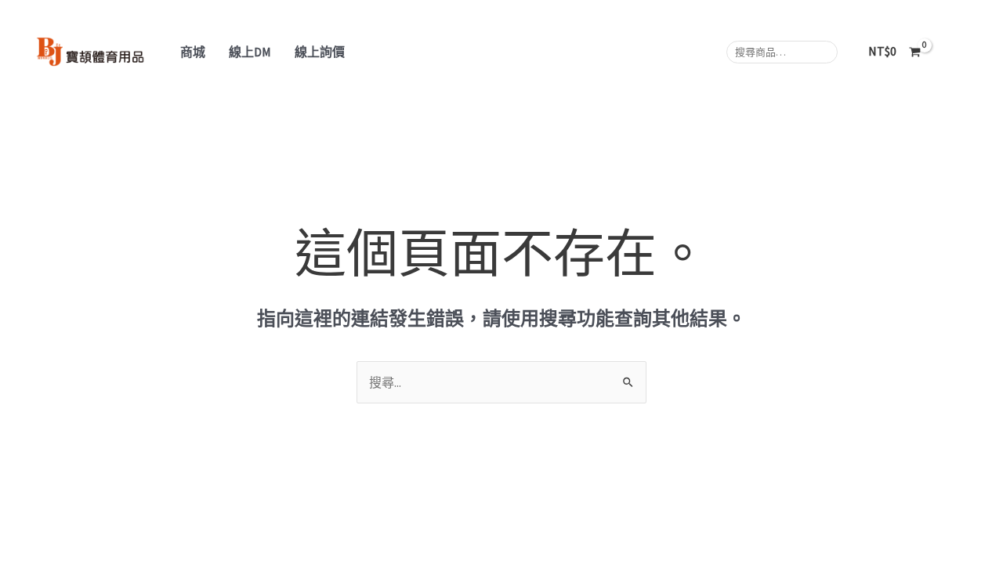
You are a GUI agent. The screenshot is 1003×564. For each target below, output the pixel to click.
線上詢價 (320, 52)
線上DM (250, 52)
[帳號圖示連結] (968, 52)
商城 (192, 52)
